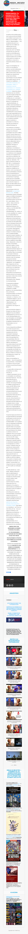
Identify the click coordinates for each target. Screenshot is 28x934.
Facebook (10, 585)
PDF (19, 783)
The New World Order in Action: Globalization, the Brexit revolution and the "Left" (13, 836)
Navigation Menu (15, 8)
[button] (15, 655)
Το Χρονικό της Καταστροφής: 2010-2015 (12, 785)
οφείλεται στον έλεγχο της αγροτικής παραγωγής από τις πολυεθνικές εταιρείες (12, 504)
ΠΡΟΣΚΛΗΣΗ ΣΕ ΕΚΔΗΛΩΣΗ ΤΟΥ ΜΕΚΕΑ (13, 897)
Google (7, 585)
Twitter (12, 585)
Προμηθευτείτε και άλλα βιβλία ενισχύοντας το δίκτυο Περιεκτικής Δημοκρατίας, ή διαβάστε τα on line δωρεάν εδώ (14, 885)
